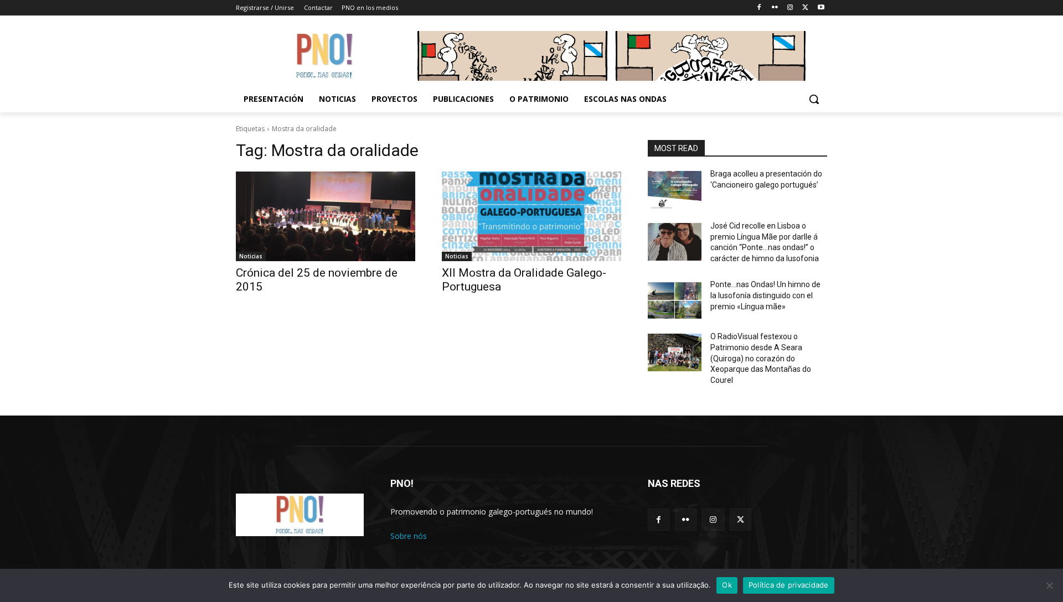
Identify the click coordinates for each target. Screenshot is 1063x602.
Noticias (250, 256)
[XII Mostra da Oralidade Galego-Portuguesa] (531, 216)
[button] (814, 99)
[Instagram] (790, 8)
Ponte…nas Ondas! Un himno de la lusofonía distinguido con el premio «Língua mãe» (765, 295)
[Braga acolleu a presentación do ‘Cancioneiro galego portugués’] (674, 190)
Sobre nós (408, 536)
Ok (727, 584)
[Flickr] (774, 8)
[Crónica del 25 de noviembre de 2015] (325, 216)
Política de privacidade (789, 584)
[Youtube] (820, 8)
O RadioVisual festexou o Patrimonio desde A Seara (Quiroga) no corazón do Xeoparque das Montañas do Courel (760, 358)
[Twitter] (805, 8)
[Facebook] (759, 8)
